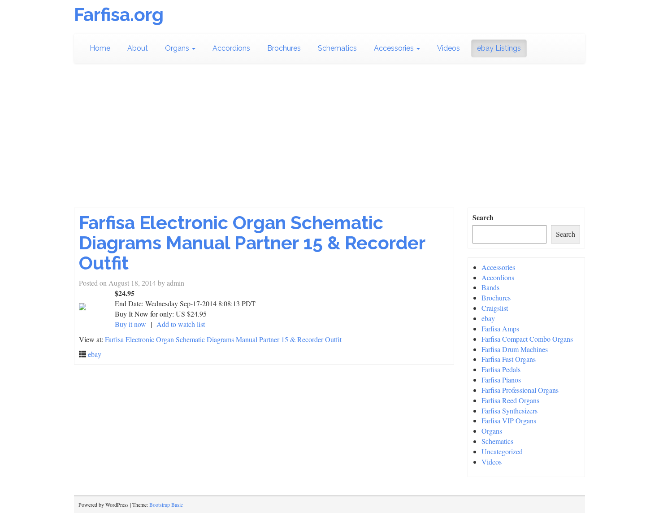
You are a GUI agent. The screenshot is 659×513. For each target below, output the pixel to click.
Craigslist (494, 308)
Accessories (395, 48)
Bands (490, 287)
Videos (448, 48)
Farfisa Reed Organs (510, 400)
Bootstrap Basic (166, 504)
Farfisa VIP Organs (508, 420)
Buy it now (130, 324)
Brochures (284, 48)
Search (483, 217)
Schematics (337, 48)
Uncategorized (502, 451)
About (137, 48)
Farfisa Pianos (501, 379)
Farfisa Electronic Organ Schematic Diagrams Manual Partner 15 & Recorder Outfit (252, 243)
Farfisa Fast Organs (508, 359)
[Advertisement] (329, 140)
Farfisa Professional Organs (520, 390)
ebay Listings (499, 48)
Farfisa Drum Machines (514, 349)
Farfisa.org (119, 15)
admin (175, 282)
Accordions (231, 48)
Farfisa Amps (500, 328)
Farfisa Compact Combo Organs (527, 338)
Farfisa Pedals (500, 369)
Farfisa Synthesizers (509, 410)
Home (100, 48)
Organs (178, 48)
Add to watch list (180, 324)
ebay (94, 354)
